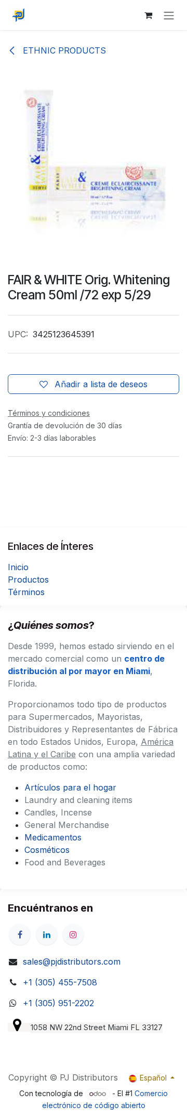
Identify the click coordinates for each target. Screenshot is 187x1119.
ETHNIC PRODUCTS (63, 50)
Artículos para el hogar (70, 787)
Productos (28, 579)
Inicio (18, 567)
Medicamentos (53, 837)
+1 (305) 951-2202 (58, 1003)
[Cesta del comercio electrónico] (148, 15)
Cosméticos (47, 850)
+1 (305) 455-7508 (60, 982)
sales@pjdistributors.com (72, 961)
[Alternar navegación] (168, 15)
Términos (26, 592)
